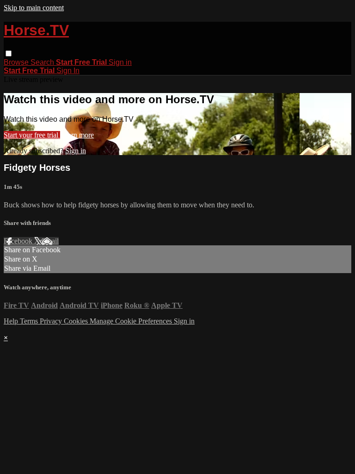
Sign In (68, 71)
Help (12, 321)
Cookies (77, 321)
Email (50, 241)
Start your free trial (32, 135)
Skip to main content (34, 8)
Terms (30, 321)
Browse (17, 62)
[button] (9, 53)
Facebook (19, 241)
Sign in (120, 62)
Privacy (52, 321)
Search (43, 62)
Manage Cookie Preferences (132, 321)
